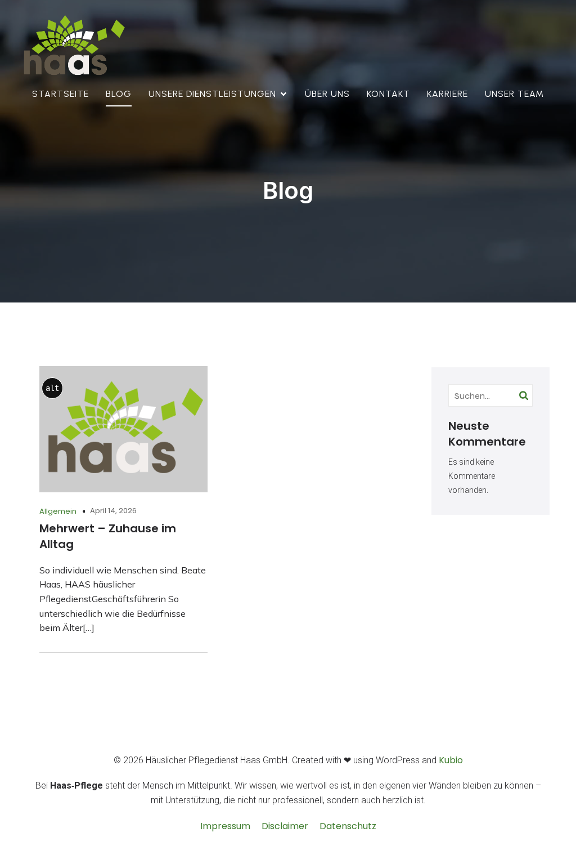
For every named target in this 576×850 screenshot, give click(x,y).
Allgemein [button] (57, 511)
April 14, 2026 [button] (113, 510)
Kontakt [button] (388, 93)
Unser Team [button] (514, 93)
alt (52, 388)
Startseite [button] (60, 93)
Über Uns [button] (327, 93)
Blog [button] (119, 93)
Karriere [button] (447, 93)
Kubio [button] (451, 760)
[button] (73, 46)
